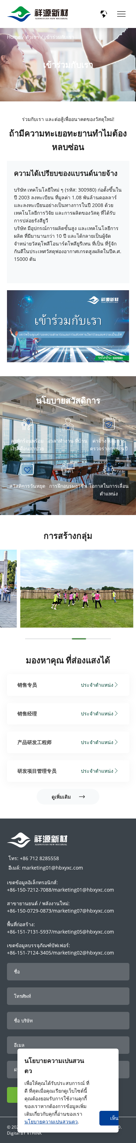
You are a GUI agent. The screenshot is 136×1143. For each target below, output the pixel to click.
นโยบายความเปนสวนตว (51, 1121)
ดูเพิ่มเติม (62, 796)
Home (14, 37)
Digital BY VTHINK (24, 1133)
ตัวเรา (32, 37)
